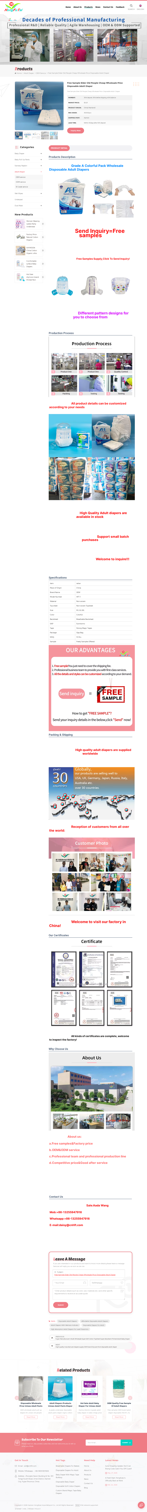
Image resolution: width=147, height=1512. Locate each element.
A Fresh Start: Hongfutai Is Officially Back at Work (115, 1479)
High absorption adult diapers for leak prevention (70, 1329)
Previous (17, 1398)
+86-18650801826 (42, 1471)
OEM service (20, 177)
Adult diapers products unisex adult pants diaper (29, 1404)
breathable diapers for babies (67, 1466)
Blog (86, 1488)
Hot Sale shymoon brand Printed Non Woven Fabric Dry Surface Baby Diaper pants (33, 277)
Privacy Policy (34, 1509)
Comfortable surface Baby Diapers (31, 264)
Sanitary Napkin (21, 166)
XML (24, 1509)
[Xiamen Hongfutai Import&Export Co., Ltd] (13, 7)
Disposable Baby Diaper (65, 1482)
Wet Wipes (19, 193)
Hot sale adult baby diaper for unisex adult (59, 1404)
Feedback (120, 7)
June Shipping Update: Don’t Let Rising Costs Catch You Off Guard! (118, 1467)
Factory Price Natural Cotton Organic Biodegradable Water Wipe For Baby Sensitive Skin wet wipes (32, 237)
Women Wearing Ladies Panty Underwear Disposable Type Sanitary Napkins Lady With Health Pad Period (33, 224)
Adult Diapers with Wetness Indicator (65, 1325)
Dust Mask (19, 206)
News (97, 7)
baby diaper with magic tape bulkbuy (67, 1476)
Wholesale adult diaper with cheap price (118, 1404)
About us (78, 7)
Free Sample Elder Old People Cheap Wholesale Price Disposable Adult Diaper (85, 1275)
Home (68, 7)
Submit (125, 1442)
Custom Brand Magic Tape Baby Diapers (68, 1492)
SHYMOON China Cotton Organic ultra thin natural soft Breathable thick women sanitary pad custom (32, 251)
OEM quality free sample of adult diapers (88, 1404)
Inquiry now (76, 131)
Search (131, 9)
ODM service (21, 182)
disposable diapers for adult (93, 1325)
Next (130, 1398)
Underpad (19, 200)
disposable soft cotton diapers (68, 1486)
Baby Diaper (19, 154)
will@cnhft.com (30, 1466)
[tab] (59, 148)
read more (29, 1417)
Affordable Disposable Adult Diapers (94, 1321)
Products (88, 7)
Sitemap (18, 1509)
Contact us (108, 7)
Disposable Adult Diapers (67, 1321)
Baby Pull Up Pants (22, 160)
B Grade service (22, 187)
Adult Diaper (29, 73)
